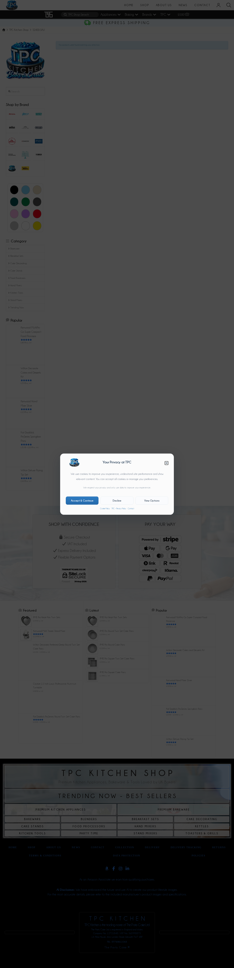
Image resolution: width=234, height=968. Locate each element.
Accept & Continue (82, 500)
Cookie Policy (105, 509)
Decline (117, 500)
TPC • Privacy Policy (119, 509)
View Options (151, 500)
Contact (131, 509)
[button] (166, 463)
